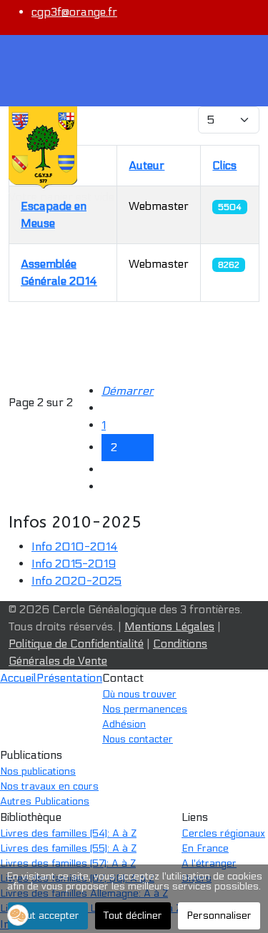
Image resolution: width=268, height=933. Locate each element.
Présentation (69, 678)
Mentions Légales (169, 626)
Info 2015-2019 (73, 563)
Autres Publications (44, 801)
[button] (18, 915)
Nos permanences (144, 709)
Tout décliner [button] (133, 915)
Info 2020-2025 (76, 580)
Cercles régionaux (223, 833)
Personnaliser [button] (219, 915)
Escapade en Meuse (53, 214)
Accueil (18, 678)
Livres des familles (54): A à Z (68, 833)
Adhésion (124, 724)
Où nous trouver (139, 694)
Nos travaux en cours (49, 786)
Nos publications (38, 771)
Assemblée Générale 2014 (59, 272)
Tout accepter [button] (47, 915)
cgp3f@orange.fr (74, 12)
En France (205, 848)
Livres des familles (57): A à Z (68, 863)
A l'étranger (209, 863)
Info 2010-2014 (74, 546)
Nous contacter (137, 739)
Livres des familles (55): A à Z (68, 848)
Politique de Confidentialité (76, 643)
